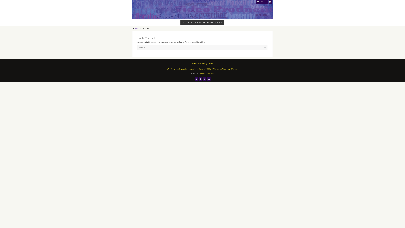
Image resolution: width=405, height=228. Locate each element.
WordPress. (211, 74)
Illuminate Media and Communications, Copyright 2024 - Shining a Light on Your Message (202, 69)
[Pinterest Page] (266, 2)
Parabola (202, 74)
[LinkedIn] (270, 2)
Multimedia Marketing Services (202, 64)
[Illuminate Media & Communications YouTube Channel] (258, 2)
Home (137, 29)
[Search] (265, 48)
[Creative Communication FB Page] (262, 2)
